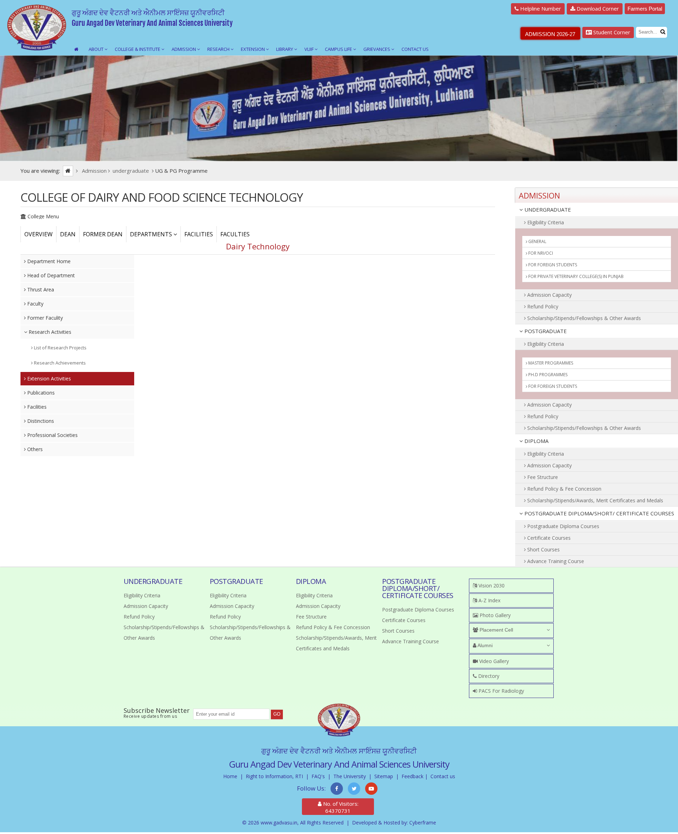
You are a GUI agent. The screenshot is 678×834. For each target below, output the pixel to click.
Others (34, 449)
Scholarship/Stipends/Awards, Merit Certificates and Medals (594, 500)
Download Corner (597, 8)
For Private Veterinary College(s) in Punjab (575, 276)
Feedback (412, 776)
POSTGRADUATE (545, 331)
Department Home (48, 261)
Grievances (377, 49)
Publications (40, 392)
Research (219, 49)
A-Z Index (488, 600)
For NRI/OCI (540, 253)
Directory (488, 676)
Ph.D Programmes (547, 375)
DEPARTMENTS (151, 234)
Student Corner (611, 32)
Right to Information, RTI (274, 776)
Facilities (36, 406)
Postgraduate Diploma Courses (562, 526)
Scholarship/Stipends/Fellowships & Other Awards (583, 318)
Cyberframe (422, 822)
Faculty (34, 303)
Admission (184, 49)
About (97, 49)
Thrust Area (40, 289)
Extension (253, 49)
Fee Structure (542, 477)
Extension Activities (48, 378)
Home (230, 776)
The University (349, 776)
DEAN (68, 234)
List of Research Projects (60, 347)
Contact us (442, 776)
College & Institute (138, 49)
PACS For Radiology (500, 690)
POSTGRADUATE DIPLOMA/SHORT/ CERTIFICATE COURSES (598, 513)
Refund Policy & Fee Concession (563, 488)
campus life (339, 49)
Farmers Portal (645, 9)
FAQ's (318, 776)
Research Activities (49, 332)
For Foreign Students (552, 265)
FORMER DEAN (103, 234)
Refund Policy (542, 306)
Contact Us (415, 49)
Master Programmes (550, 363)
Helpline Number (540, 8)
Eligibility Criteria (545, 222)
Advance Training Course (555, 561)
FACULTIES (235, 234)
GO (276, 714)
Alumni (484, 645)
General (536, 241)
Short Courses (543, 549)
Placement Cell (495, 630)
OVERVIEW (38, 234)
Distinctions (40, 421)
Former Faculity (44, 317)
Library (285, 49)
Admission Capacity (549, 294)
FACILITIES (198, 234)
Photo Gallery (494, 615)
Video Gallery (493, 661)
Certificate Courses (548, 537)
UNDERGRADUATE (547, 209)
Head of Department (50, 275)
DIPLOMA (535, 440)
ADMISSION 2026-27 (550, 34)
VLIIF (309, 49)
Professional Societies (52, 435)
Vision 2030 (491, 585)
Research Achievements (59, 363)
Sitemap (383, 776)
